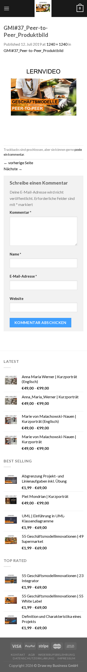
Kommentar (20, 212)
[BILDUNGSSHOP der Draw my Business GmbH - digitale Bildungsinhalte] (43, 8)
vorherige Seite (18, 162)
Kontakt (18, 654)
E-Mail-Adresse (23, 276)
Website (16, 299)
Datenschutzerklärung (33, 658)
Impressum (66, 658)
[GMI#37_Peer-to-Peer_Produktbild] (43, 99)
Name (15, 254)
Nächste (13, 168)
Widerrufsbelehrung (56, 654)
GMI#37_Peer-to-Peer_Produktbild (33, 50)
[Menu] (6, 8)
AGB (31, 654)
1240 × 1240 (56, 44)
